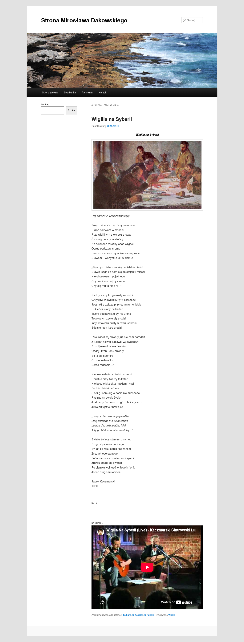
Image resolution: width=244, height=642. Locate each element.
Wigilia (171, 615)
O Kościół (137, 615)
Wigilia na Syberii (112, 118)
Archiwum (87, 92)
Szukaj (44, 104)
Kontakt (103, 92)
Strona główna (50, 92)
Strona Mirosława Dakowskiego (84, 20)
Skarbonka (70, 92)
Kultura (127, 615)
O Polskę (149, 615)
